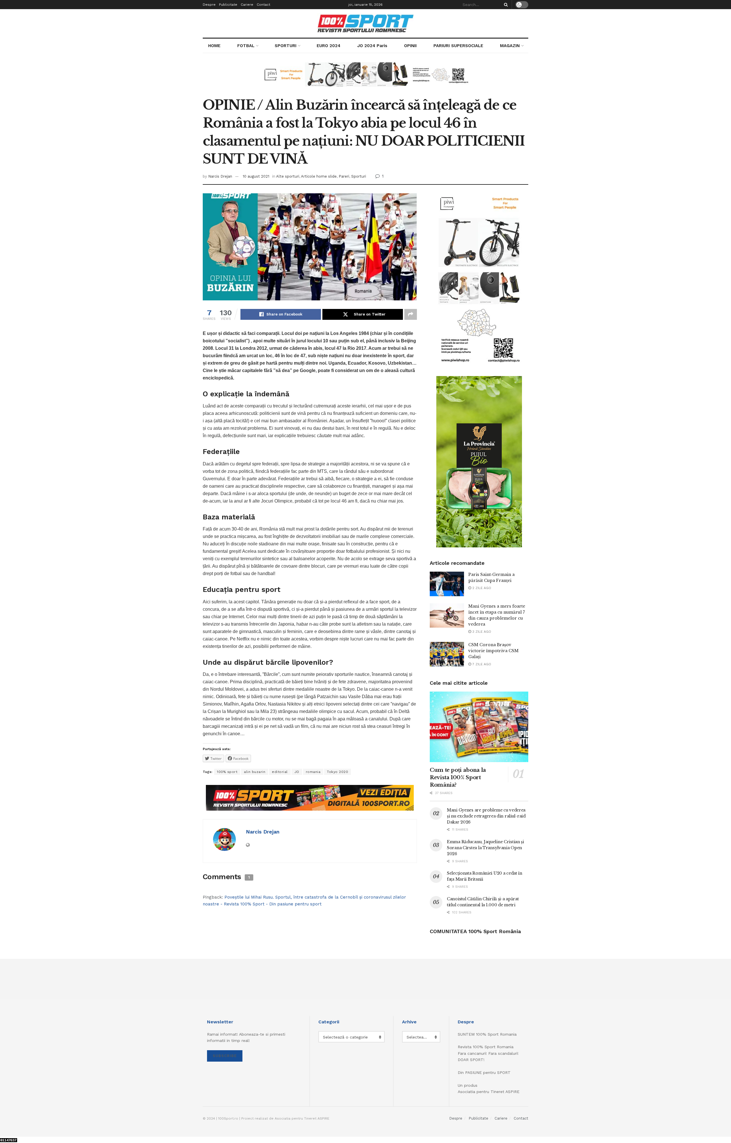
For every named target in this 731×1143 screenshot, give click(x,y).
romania (313, 772)
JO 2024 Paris (372, 45)
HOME (214, 45)
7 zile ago (481, 664)
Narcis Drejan (220, 176)
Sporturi (358, 176)
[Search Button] (505, 4)
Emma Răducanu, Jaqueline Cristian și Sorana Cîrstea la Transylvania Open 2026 (485, 847)
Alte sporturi (287, 176)
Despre (209, 5)
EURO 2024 (328, 45)
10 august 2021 (256, 176)
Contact (263, 5)
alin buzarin (254, 772)
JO (296, 772)
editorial (280, 772)
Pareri (344, 176)
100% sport (227, 772)
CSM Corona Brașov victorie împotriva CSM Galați (493, 650)
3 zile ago (481, 632)
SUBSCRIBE (225, 1056)
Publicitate (228, 5)
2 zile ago (481, 588)
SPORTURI (285, 45)
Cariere (247, 5)
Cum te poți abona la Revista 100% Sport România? (458, 777)
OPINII (410, 45)
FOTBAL (245, 45)
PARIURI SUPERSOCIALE (458, 45)
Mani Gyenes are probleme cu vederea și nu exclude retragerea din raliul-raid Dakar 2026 (486, 816)
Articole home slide (319, 176)
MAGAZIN (510, 45)
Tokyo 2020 (337, 772)
